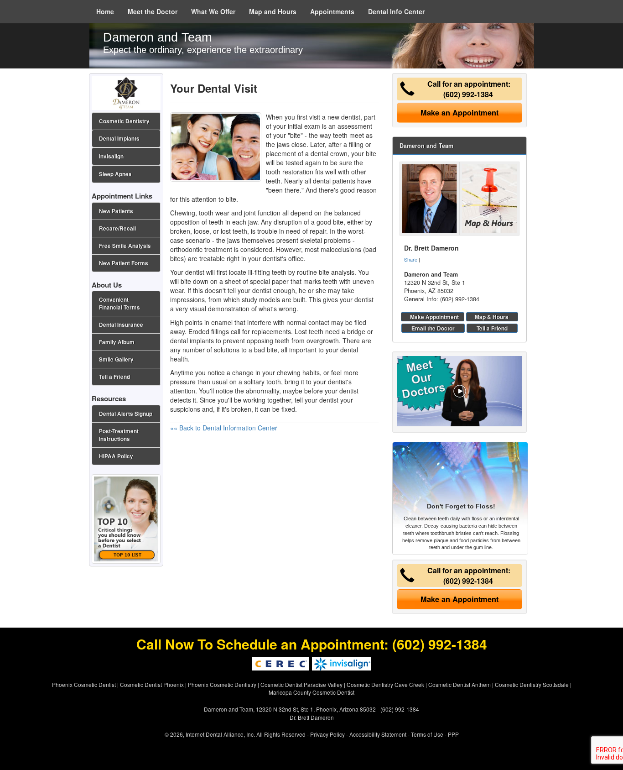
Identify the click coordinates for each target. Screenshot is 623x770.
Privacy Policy (327, 734)
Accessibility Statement (377, 734)
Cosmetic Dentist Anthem (459, 684)
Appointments (332, 11)
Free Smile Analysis (125, 246)
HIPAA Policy (116, 456)
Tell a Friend (492, 328)
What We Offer (213, 11)
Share (410, 259)
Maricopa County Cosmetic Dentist (311, 692)
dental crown (329, 153)
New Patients (116, 211)
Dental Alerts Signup (125, 414)
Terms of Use (427, 734)
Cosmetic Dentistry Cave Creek (385, 684)
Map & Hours (492, 317)
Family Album (117, 342)
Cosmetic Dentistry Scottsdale (532, 684)
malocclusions (341, 249)
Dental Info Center (396, 11)
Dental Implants (119, 138)
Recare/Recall (117, 228)
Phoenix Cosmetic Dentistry (222, 684)
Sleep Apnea (115, 174)
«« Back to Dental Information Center (223, 427)
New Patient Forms (123, 263)
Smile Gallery (116, 359)
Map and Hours (272, 11)
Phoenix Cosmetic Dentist (84, 684)
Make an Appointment (459, 112)
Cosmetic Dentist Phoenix (152, 684)
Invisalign (111, 156)
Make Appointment (434, 317)
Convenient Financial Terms (119, 303)
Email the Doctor (433, 328)
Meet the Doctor (152, 11)
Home (105, 11)
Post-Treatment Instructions (119, 435)
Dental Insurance (121, 325)
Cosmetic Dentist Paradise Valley (301, 684)
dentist (261, 290)
